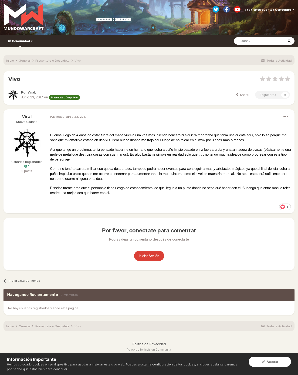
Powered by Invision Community (149, 349)
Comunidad (21, 41)
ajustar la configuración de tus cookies (166, 364)
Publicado (68, 116)
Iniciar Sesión (149, 256)
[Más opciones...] (286, 117)
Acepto (271, 362)
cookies (38, 364)
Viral (27, 116)
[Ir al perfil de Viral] (13, 95)
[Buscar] (289, 41)
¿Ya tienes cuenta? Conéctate (268, 9)
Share (243, 95)
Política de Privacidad (149, 344)
